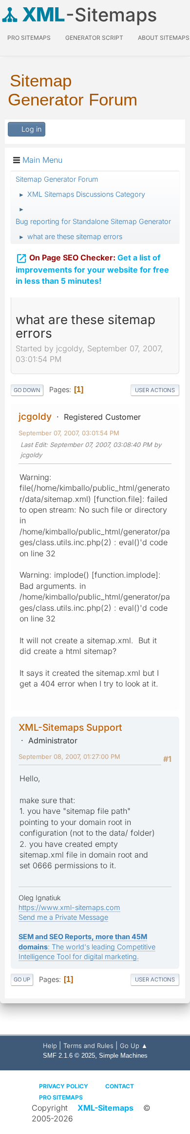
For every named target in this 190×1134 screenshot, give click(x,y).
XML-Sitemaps (105, 1108)
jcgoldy (35, 416)
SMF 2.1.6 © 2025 (69, 1055)
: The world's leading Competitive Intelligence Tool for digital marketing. (87, 946)
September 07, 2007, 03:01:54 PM (69, 433)
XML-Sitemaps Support (70, 727)
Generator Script (94, 37)
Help (50, 1045)
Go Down (27, 390)
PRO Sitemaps (29, 37)
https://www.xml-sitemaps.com (69, 907)
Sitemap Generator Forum (72, 90)
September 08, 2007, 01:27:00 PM (69, 756)
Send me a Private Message (63, 917)
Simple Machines (123, 1055)
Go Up (22, 979)
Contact (119, 1086)
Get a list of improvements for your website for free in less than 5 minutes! (92, 269)
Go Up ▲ (134, 1045)
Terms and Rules (88, 1045)
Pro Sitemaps (61, 1097)
